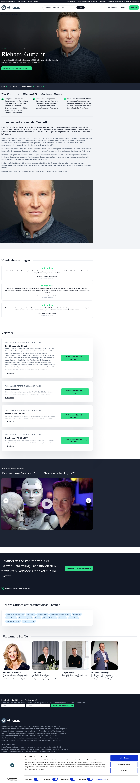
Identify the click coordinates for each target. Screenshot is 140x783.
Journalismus (11, 618)
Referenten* (112, 8)
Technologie (73, 618)
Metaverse (62, 618)
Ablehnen (124, 770)
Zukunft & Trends (28, 621)
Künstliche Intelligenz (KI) (15, 614)
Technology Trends (13, 621)
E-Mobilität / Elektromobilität (60, 614)
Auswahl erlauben (124, 764)
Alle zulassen (124, 758)
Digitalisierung (42, 614)
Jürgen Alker (68, 673)
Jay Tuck (36, 673)
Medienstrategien (49, 618)
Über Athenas (71, 1)
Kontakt (134, 8)
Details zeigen (101, 779)
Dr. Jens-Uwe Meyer (100, 673)
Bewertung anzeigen (21, 48)
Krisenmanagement (25, 618)
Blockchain (30, 614)
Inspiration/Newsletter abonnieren (87, 1)
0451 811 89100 (134, 1)
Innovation (77, 614)
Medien (37, 618)
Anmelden (103, 1)
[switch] (55, 779)
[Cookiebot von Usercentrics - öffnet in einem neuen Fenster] (12, 779)
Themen (123, 8)
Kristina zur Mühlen (12, 673)
